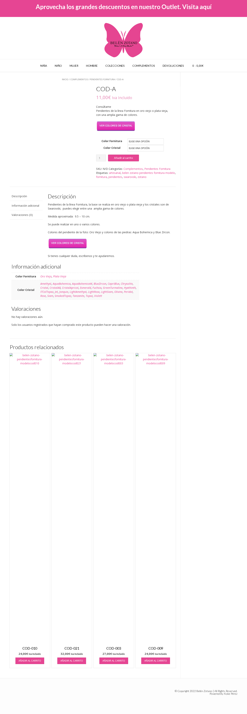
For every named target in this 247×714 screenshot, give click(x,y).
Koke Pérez (230, 693)
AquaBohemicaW (82, 283)
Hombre (92, 65)
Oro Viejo (46, 276)
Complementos (143, 65)
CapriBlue (113, 283)
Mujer (74, 65)
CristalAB (55, 288)
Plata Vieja (59, 276)
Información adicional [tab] (25, 205)
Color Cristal (111, 148)
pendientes (115, 177)
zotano (142, 177)
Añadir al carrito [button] (30, 660)
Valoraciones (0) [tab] (22, 215)
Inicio (65, 79)
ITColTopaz (46, 292)
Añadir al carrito (123, 157)
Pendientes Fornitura (102, 79)
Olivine (118, 292)
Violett (98, 296)
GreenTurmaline (113, 288)
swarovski (130, 177)
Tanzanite (78, 296)
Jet (56, 292)
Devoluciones (173, 65)
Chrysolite (127, 283)
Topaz (89, 296)
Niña (43, 65)
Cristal (44, 288)
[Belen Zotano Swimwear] (123, 40)
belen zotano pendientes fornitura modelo (148, 173)
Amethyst (45, 283)
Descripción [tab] (19, 196)
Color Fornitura (112, 141)
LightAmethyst (78, 292)
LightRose (94, 292)
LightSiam (107, 292)
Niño (58, 65)
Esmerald (85, 288)
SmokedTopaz (63, 296)
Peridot (128, 292)
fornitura (101, 177)
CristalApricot (70, 288)
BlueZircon (100, 283)
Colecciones (115, 65)
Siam (50, 296)
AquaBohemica (62, 283)
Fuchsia (97, 288)
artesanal (115, 173)
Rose (43, 296)
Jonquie (63, 292)
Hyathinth (130, 288)
